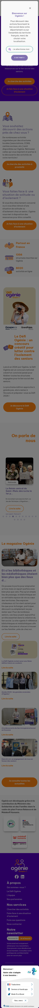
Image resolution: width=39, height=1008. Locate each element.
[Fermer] (30, 8)
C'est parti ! (19, 57)
